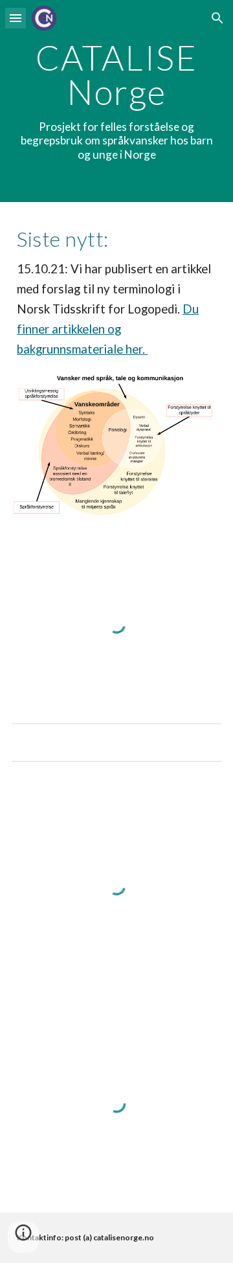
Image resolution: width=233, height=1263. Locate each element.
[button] (15, 18)
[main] (116, 101)
